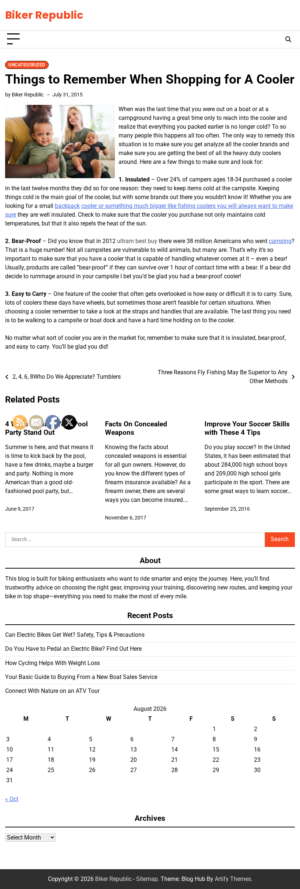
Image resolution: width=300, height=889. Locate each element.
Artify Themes (233, 878)
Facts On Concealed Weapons (136, 428)
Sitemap (147, 878)
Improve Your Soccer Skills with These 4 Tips (247, 428)
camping (280, 241)
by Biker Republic (24, 95)
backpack (67, 205)
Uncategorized (26, 64)
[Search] (288, 39)
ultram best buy (137, 241)
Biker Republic (44, 15)
